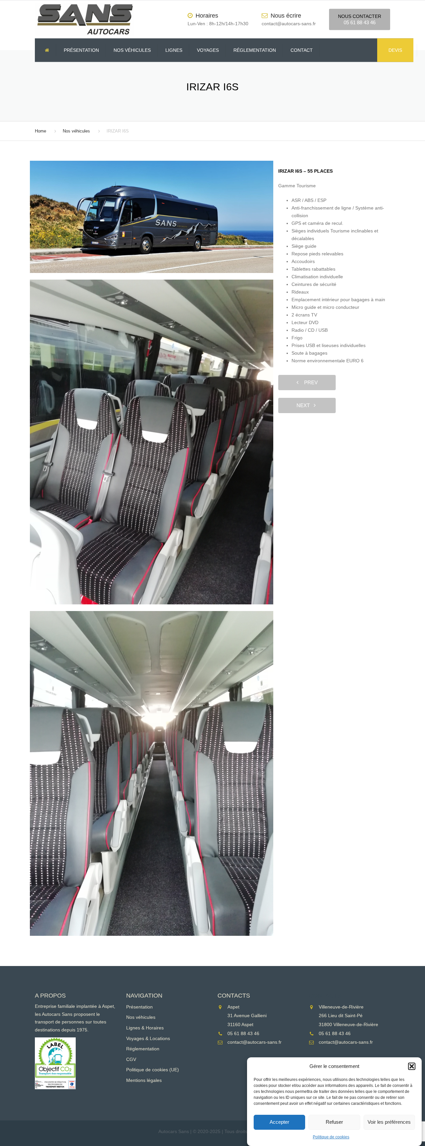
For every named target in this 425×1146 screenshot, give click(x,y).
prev (309, 382)
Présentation (81, 50)
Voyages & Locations (148, 1038)
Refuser (334, 1122)
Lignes (173, 50)
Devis (395, 50)
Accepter (279, 1122)
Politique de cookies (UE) (152, 1069)
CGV (131, 1059)
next (305, 405)
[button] (411, 1066)
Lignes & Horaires (145, 1027)
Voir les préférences (389, 1122)
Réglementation (254, 50)
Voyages (208, 50)
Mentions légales (144, 1080)
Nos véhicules (132, 50)
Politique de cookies (331, 1137)
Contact (302, 50)
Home (40, 131)
